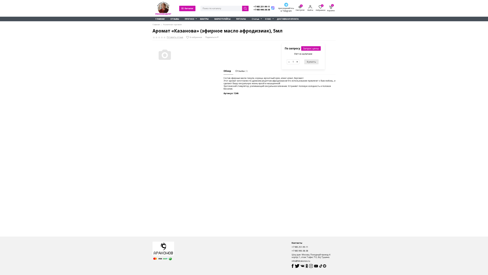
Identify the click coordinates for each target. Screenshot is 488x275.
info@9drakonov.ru (301, 261)
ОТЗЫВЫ (174, 19)
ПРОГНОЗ (189, 19)
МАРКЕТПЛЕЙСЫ (222, 19)
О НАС (268, 19)
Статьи (255, 19)
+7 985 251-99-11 (262, 6)
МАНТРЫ (204, 19)
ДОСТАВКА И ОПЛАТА (288, 19)
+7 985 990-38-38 (262, 9)
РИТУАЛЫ (241, 19)
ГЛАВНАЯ (160, 19)
